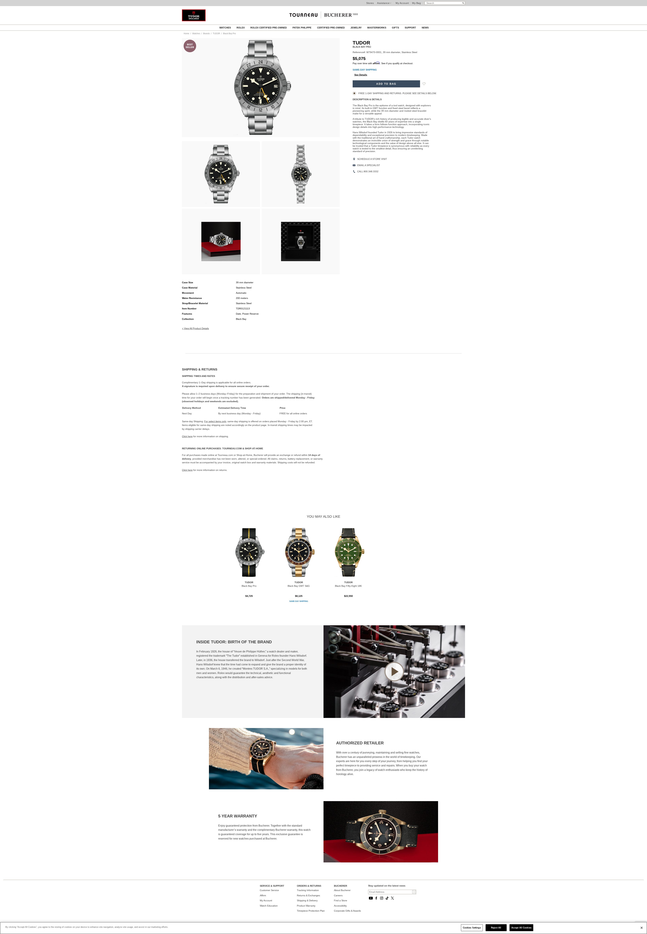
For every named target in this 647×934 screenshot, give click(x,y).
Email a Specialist (368, 165)
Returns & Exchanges (308, 895)
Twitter (392, 898)
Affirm (263, 895)
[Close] (641, 927)
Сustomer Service (269, 890)
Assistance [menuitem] (383, 3)
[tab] (253, 369)
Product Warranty (306, 905)
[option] (221, 174)
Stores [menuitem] (370, 3)
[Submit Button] (414, 892)
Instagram (381, 898)
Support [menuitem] (411, 27)
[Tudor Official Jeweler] (194, 20)
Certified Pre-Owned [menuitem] (331, 27)
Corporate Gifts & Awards (347, 910)
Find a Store (340, 900)
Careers (338, 895)
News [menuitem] (425, 27)
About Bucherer (342, 890)
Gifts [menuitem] (396, 27)
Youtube (371, 898)
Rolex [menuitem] (241, 27)
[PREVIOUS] (190, 87)
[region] (323, 928)
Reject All (496, 927)
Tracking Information (308, 890)
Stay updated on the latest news (386, 885)
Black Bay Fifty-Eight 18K (348, 586)
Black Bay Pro (249, 586)
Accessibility (340, 905)
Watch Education (269, 905)
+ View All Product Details (195, 328)
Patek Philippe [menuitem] (302, 27)
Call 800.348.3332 (367, 171)
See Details (360, 74)
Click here (187, 436)
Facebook (376, 898)
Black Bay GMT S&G (299, 586)
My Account (402, 3)
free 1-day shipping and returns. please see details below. (397, 93)
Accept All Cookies (521, 927)
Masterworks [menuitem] (377, 27)
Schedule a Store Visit (372, 159)
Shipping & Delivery (307, 900)
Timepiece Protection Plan (311, 910)
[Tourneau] (323, 14)
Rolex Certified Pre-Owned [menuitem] (268, 27)
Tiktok (387, 898)
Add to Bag (386, 84)
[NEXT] (331, 87)
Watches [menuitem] (225, 27)
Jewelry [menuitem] (356, 27)
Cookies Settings (472, 927)
